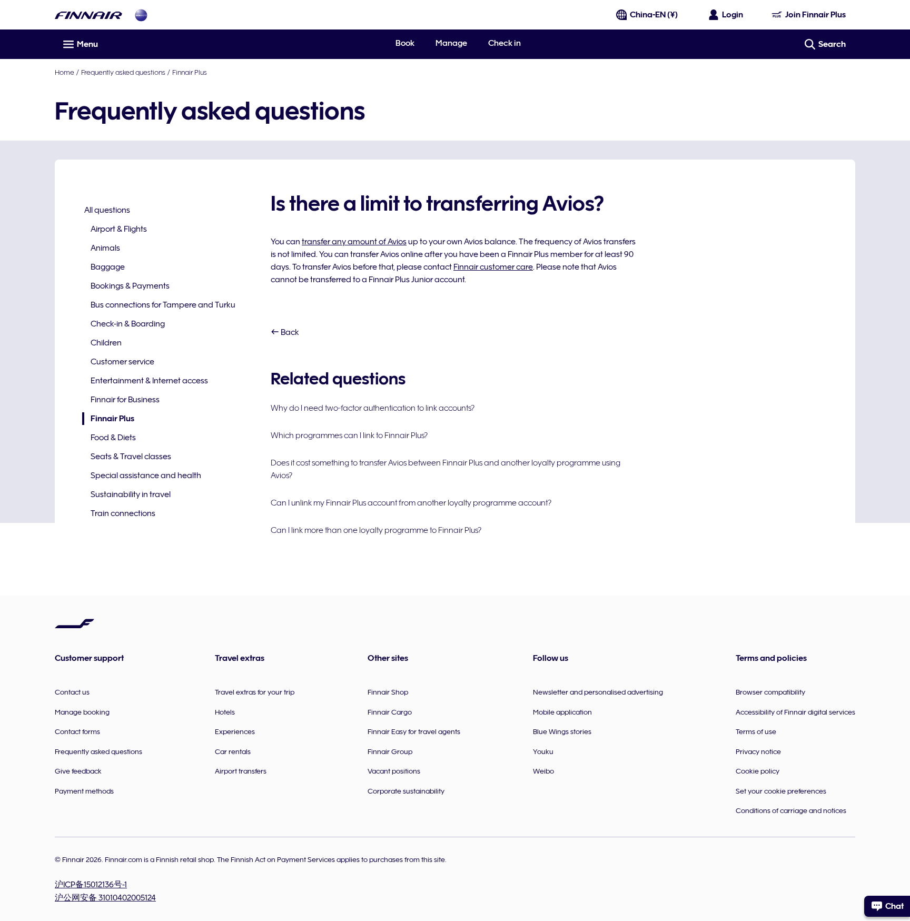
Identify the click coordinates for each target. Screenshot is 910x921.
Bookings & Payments (130, 286)
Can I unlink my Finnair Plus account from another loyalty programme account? (411, 503)
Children (106, 343)
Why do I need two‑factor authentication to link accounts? (372, 408)
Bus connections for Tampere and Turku (163, 305)
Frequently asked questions (123, 72)
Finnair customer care (493, 267)
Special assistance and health (146, 475)
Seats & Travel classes (131, 456)
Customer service (122, 362)
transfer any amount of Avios (354, 241)
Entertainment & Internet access (149, 380)
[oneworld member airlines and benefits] (141, 15)
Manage (451, 43)
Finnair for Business (125, 399)
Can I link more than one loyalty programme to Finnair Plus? (376, 530)
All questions (107, 210)
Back (289, 332)
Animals (105, 248)
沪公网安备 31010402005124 (105, 898)
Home (64, 72)
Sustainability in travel (131, 494)
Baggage (108, 267)
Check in (504, 43)
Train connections (123, 513)
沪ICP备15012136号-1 (91, 884)
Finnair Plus (189, 72)
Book (404, 43)
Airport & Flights (119, 229)
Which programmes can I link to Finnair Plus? (349, 435)
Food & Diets (113, 437)
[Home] (88, 15)
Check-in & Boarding (128, 324)
